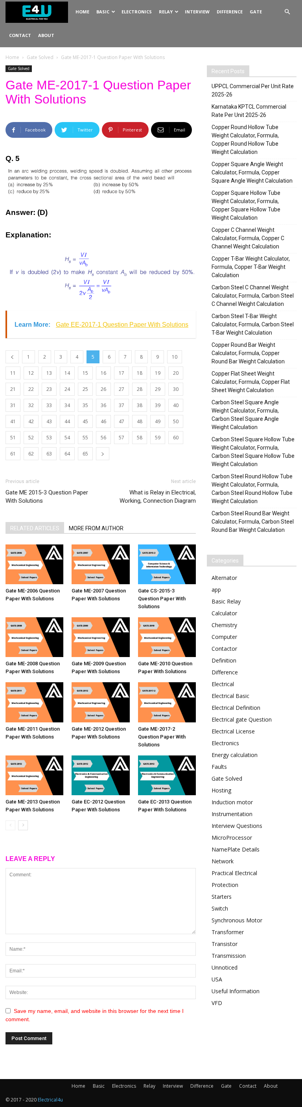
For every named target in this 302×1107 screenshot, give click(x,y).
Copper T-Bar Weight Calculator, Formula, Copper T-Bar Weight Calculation (251, 266)
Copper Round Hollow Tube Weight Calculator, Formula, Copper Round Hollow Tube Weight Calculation (245, 139)
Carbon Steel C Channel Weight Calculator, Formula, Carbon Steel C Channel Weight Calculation (253, 295)
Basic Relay (226, 601)
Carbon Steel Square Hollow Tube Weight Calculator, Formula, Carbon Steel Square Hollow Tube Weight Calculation (253, 451)
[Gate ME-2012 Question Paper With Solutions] (100, 702)
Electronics (137, 12)
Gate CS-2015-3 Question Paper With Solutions (162, 598)
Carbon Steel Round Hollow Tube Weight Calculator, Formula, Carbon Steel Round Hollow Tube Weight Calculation (252, 488)
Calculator (224, 613)
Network (223, 861)
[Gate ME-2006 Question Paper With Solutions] (34, 564)
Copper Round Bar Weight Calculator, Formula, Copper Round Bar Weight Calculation (248, 353)
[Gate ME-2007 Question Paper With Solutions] (100, 564)
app (216, 589)
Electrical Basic (230, 696)
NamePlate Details (236, 849)
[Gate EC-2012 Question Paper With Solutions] (100, 775)
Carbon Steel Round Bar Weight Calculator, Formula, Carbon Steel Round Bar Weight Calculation (253, 521)
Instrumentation (232, 814)
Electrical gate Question (242, 719)
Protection (225, 885)
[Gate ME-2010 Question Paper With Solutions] (167, 637)
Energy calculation (235, 755)
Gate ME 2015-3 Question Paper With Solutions (47, 496)
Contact (20, 35)
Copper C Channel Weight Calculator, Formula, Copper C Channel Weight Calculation (248, 238)
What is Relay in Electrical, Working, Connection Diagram (158, 496)
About (46, 35)
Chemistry (224, 625)
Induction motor (232, 802)
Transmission (229, 955)
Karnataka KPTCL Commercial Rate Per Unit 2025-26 (249, 111)
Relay (166, 12)
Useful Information (236, 991)
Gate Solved (40, 57)
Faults (219, 766)
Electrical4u (50, 1099)
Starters (222, 896)
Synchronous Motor (237, 920)
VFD (217, 1003)
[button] (287, 12)
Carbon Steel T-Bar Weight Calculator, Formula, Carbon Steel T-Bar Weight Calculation (253, 324)
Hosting (221, 790)
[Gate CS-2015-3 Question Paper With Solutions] (167, 564)
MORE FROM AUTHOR (96, 528)
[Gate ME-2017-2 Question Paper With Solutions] (167, 702)
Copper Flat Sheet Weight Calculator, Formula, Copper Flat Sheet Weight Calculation (251, 381)
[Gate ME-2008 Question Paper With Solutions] (34, 637)
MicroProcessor (232, 837)
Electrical (223, 684)
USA (217, 979)
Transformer (228, 932)
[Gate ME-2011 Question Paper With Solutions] (34, 702)
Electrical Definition (236, 707)
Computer (224, 637)
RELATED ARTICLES (34, 528)
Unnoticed (225, 967)
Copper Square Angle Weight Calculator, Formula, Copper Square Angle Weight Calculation (252, 172)
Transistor (225, 944)
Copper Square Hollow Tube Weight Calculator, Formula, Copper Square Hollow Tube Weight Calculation (246, 205)
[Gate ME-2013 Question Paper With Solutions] (34, 775)
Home (82, 12)
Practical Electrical (234, 873)
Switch (220, 908)
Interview (197, 12)
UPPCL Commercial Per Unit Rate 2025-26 (253, 90)
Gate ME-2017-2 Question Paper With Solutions (162, 737)
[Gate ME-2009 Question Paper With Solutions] (100, 637)
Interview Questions (237, 825)
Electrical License (233, 731)
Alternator (224, 577)
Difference (230, 12)
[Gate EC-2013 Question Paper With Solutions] (167, 775)
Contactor (224, 648)
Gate (256, 12)
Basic (102, 12)
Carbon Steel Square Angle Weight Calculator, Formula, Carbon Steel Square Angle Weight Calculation (245, 414)
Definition (224, 660)
